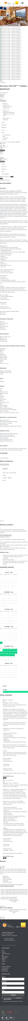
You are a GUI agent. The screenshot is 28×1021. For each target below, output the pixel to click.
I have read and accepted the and (13, 998)
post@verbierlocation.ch (9, 940)
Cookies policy (5, 968)
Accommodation (6, 135)
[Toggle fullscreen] (2, 520)
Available (5, 689)
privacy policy (18, 997)
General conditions (6, 966)
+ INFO (4, 778)
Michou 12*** (6, 783)
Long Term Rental (6, 953)
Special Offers (5, 956)
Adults (1, 152)
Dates (1, 147)
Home (3, 950)
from (1, 143)
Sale (3, 955)
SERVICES (4, 958)
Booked (5, 686)
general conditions (7, 999)
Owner (3, 959)
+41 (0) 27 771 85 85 (8, 938)
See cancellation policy (6, 535)
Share (2, 96)
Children (2, 157)
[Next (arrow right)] (2, 99)
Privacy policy (5, 971)
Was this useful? (14, 900)
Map (4, 136)
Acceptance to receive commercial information (13, 1001)
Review (4, 139)
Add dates (2, 150)
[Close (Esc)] (0, 520)
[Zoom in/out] (3, 520)
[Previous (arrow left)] (0, 99)
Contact (3, 961)
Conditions (5, 138)
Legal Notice (5, 969)
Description (3, 100)
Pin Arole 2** (6, 703)
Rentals (3, 952)
